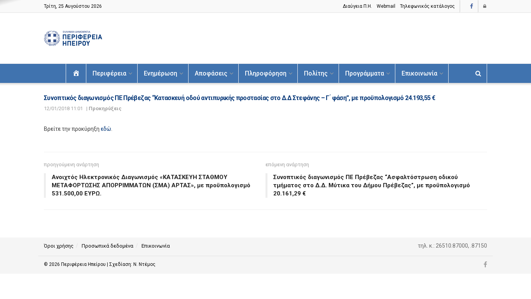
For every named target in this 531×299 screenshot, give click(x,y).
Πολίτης (316, 73)
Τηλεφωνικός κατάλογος (427, 6)
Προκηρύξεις (105, 108)
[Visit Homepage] (73, 38)
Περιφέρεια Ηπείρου (84, 264)
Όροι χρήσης (58, 246)
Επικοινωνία (419, 73)
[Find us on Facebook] (471, 6)
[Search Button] (478, 73)
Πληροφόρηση (265, 73)
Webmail (386, 6)
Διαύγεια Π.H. (357, 6)
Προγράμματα (364, 73)
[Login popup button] (485, 6)
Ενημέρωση (160, 73)
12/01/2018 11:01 (63, 108)
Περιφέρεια (109, 73)
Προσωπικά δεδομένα (107, 246)
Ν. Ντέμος (144, 264)
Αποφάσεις (211, 73)
